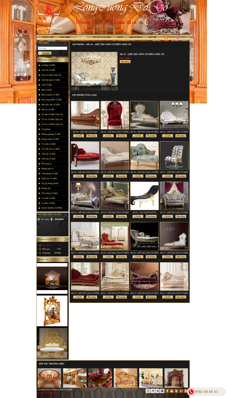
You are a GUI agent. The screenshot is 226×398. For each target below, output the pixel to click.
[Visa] (148, 392)
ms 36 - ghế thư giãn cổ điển (85, 212)
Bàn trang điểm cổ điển (52, 99)
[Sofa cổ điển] (125, 387)
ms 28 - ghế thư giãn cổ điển (145, 253)
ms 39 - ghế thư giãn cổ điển (115, 172)
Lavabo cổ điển (48, 203)
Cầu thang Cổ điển (50, 193)
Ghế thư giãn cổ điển (51, 80)
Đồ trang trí (47, 164)
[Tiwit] (176, 392)
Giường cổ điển (48, 65)
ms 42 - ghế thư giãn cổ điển (145, 132)
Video (120, 37)
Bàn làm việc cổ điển (51, 104)
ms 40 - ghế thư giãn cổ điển (85, 172)
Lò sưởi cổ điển (48, 198)
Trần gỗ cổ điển (48, 154)
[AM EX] (157, 392)
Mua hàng (125, 61)
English (183, 37)
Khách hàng (135, 37)
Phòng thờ (46, 188)
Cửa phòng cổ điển (50, 173)
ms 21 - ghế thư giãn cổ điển (174, 293)
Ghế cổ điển (47, 85)
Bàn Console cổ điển (50, 95)
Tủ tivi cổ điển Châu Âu (52, 124)
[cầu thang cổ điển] (49, 387)
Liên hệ (152, 37)
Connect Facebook (46, 392)
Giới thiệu (65, 37)
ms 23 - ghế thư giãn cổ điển (145, 293)
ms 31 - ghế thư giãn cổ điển (85, 253)
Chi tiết (78, 136)
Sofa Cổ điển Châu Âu (51, 75)
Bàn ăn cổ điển (48, 109)
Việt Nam (172, 37)
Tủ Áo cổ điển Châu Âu (52, 119)
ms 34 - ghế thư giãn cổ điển (115, 212)
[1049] (94, 90)
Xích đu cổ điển (48, 159)
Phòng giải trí (48, 168)
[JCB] (162, 392)
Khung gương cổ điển (51, 134)
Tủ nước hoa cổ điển (50, 149)
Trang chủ (48, 37)
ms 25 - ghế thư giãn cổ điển (115, 293)
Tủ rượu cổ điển (49, 144)
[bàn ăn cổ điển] (100, 387)
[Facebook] (167, 392)
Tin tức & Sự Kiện (102, 37)
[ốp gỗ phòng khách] (75, 387)
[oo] (181, 392)
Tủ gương (46, 129)
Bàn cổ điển (47, 90)
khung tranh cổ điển (50, 139)
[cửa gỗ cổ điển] (176, 387)
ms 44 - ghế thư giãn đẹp (85, 132)
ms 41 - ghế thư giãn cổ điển (174, 132)
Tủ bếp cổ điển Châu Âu (52, 114)
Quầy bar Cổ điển (49, 178)
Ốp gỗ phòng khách (50, 183)
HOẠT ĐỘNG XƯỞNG (52, 208)
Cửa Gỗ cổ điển (48, 70)
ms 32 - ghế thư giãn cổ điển (174, 212)
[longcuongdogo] (38, 219)
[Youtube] (172, 392)
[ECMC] (153, 392)
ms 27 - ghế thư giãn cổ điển (174, 253)
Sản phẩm (82, 37)
